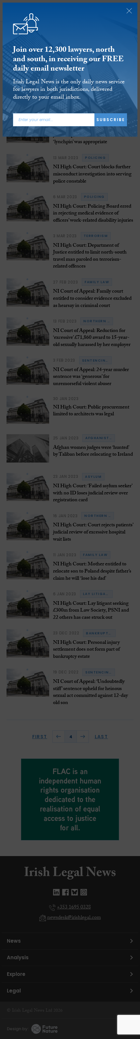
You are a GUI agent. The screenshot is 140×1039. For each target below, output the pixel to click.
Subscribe (110, 119)
